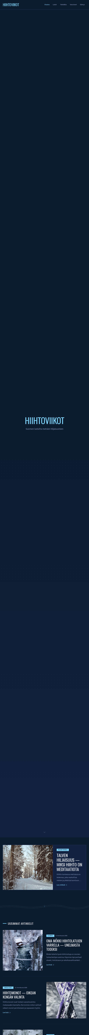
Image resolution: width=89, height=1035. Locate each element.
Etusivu (47, 4)
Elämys (82, 4)
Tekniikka (63, 4)
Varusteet (73, 4)
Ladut (55, 4)
